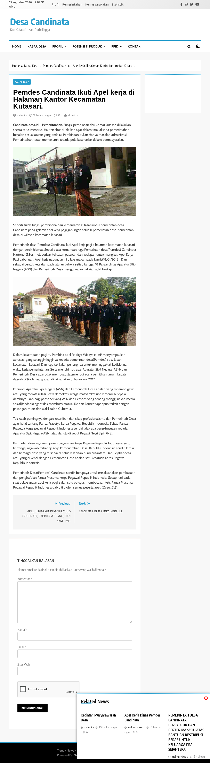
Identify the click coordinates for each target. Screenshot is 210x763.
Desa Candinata (39, 21)
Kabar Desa (36, 46)
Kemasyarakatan (97, 4)
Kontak (134, 46)
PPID (114, 46)
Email (21, 647)
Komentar (24, 579)
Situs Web (23, 664)
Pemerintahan (72, 4)
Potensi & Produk (87, 46)
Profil (55, 4)
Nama (22, 630)
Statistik (117, 4)
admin (22, 115)
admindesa (136, 727)
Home (16, 46)
